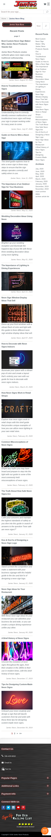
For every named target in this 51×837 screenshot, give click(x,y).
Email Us (8, 763)
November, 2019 (42, 189)
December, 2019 (42, 186)
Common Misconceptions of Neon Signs (42, 119)
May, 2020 (40, 174)
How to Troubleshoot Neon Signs (41, 56)
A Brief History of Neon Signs (15, 638)
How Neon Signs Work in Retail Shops (42, 112)
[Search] (46, 25)
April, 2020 (40, 176)
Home (3, 19)
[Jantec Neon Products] (25, 4)
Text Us (8, 769)
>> (20, 733)
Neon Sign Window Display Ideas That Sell (42, 96)
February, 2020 (42, 181)
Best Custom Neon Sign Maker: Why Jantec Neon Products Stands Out (16, 44)
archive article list (42, 196)
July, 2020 (39, 169)
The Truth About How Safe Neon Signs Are (42, 127)
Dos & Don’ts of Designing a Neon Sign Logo (43, 134)
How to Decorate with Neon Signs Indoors (42, 104)
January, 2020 (41, 184)
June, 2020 (40, 171)
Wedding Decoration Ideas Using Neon (42, 79)
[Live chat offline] (45, 831)
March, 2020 (40, 179)
